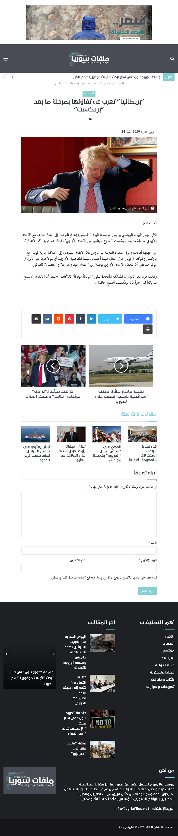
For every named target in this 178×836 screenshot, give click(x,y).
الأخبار (170, 636)
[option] (29, 654)
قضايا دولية (106, 83)
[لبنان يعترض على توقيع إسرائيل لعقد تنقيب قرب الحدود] (35, 434)
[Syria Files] (89, 59)
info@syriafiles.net (131, 808)
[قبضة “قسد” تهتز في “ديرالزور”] (102, 749)
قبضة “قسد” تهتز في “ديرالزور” (75, 748)
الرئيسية (118, 83)
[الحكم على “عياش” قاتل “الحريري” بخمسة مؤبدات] (106, 434)
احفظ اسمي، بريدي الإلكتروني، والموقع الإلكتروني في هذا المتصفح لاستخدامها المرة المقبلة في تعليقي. (102, 578)
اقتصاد (169, 643)
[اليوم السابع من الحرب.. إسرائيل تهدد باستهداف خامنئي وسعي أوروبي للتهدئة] (102, 643)
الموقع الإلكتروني (78, 560)
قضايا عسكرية (162, 672)
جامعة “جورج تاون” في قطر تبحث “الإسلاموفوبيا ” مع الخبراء (117, 77)
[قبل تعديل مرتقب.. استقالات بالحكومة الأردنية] (142, 434)
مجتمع (169, 650)
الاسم (153, 543)
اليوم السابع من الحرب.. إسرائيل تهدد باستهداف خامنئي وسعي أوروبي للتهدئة (74, 652)
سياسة (168, 658)
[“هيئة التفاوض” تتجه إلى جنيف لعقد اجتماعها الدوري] (102, 683)
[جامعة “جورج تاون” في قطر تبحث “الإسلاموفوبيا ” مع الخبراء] (102, 719)
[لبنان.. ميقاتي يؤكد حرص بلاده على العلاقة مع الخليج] (71, 434)
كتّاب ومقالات (163, 679)
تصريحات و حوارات (160, 686)
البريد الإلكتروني (148, 560)
